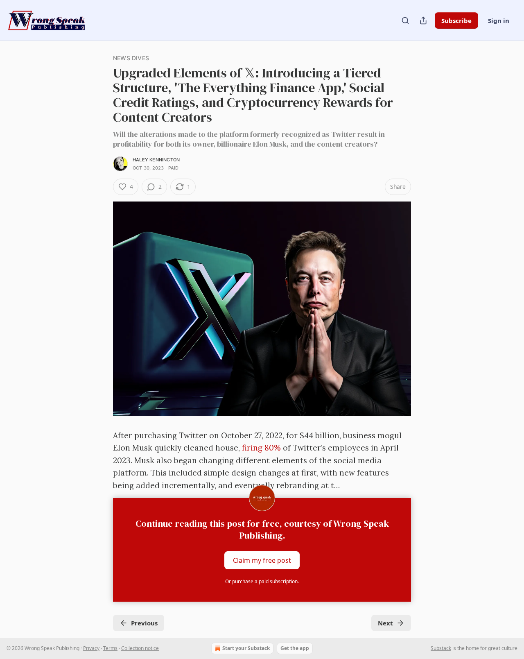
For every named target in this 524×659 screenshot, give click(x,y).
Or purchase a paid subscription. (262, 581)
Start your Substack (246, 648)
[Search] (405, 20)
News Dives (131, 57)
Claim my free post (262, 560)
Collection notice (140, 648)
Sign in (498, 20)
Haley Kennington (156, 160)
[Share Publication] (423, 20)
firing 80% (261, 448)
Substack (441, 648)
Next (385, 623)
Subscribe (456, 20)
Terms (110, 648)
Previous (144, 623)
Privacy (91, 648)
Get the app (294, 648)
